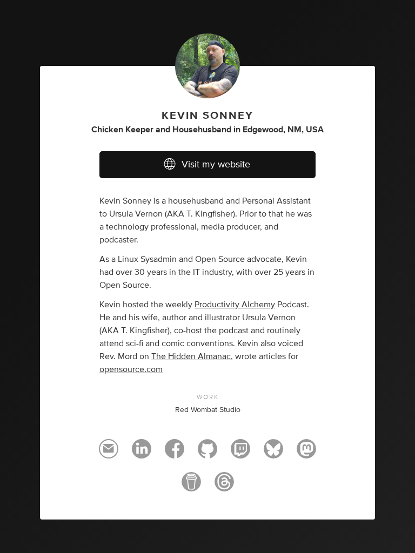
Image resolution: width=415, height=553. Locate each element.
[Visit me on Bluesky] (273, 454)
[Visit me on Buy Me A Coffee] (191, 486)
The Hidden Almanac (191, 356)
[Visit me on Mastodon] (306, 454)
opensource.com (131, 369)
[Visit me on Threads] (224, 486)
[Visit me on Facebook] (174, 454)
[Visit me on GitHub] (207, 454)
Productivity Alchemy (235, 304)
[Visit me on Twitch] (240, 454)
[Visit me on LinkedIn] (141, 454)
